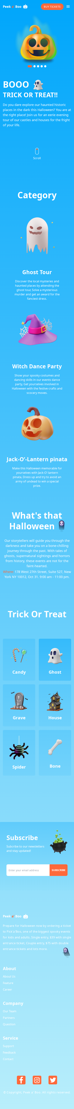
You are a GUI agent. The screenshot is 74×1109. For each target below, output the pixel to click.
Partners (9, 1018)
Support (8, 1046)
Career (7, 989)
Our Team (9, 1011)
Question (9, 1024)
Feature (8, 983)
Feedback (9, 1052)
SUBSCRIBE (58, 870)
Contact (8, 1059)
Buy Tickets (52, 6)
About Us (9, 976)
